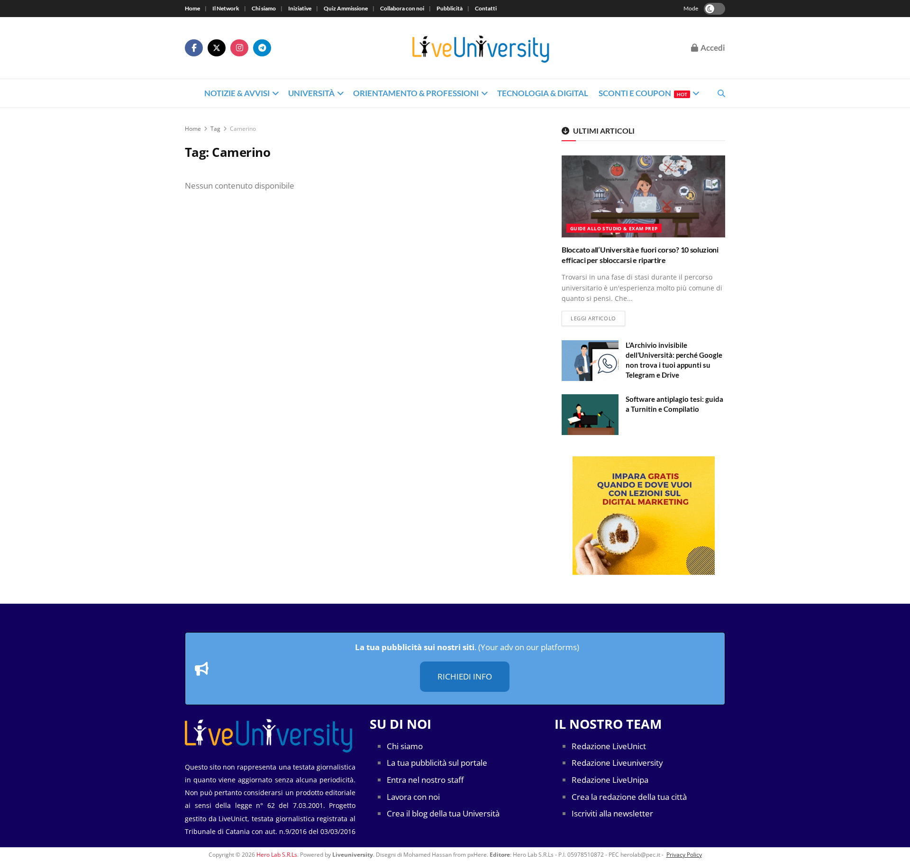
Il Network (225, 8)
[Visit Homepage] (481, 48)
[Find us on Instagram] (239, 47)
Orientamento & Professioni (416, 93)
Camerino (243, 129)
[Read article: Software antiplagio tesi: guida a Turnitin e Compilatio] (590, 414)
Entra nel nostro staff (425, 779)
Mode (690, 8)
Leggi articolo (598, 318)
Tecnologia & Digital (542, 93)
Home (192, 8)
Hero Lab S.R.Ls (276, 855)
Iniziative (299, 8)
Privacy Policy (684, 855)
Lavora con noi (413, 796)
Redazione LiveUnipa (610, 779)
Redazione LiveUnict (609, 746)
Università (311, 93)
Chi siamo (264, 8)
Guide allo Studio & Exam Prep (614, 228)
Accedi (712, 48)
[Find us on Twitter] (217, 47)
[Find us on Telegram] (262, 47)
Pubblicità (450, 8)
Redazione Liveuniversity (617, 762)
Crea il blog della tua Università (443, 813)
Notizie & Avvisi (237, 93)
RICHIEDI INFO (464, 676)
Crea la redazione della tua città (629, 796)
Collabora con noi (402, 8)
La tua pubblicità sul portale (437, 762)
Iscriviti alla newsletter (612, 813)
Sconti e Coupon (643, 93)
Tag (215, 129)
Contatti (486, 8)
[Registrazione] (643, 515)
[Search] (721, 93)
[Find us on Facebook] (194, 47)
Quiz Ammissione (346, 8)
